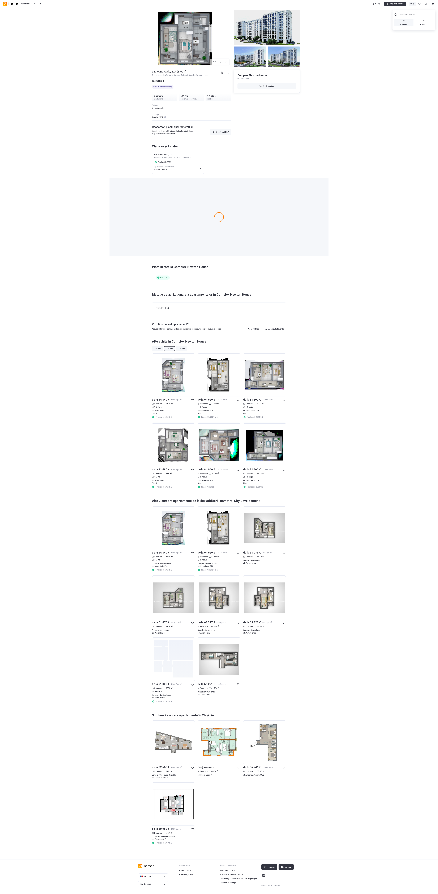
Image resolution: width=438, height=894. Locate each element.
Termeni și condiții (228, 883)
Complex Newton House (198, 75)
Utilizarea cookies (228, 870)
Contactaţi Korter (186, 874)
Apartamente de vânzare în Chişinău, (166, 75)
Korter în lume (185, 870)
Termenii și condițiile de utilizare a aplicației (238, 878)
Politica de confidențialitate (231, 874)
